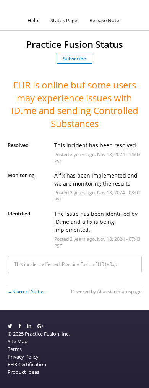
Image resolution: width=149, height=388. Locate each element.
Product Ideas (23, 371)
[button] (74, 59)
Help (33, 20)
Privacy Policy (23, 356)
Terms (15, 349)
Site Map (18, 341)
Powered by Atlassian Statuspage (106, 291)
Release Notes (105, 20)
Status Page (63, 20)
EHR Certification (27, 364)
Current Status (26, 291)
